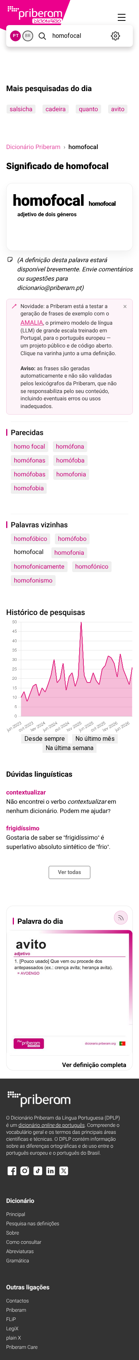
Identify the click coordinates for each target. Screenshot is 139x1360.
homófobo (72, 538)
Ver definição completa (94, 1065)
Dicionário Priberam (33, 147)
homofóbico (30, 538)
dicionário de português (52, 1125)
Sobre (12, 1233)
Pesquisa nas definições (32, 1224)
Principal (15, 1215)
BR (28, 35)
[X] (64, 1174)
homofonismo (33, 580)
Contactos (17, 1301)
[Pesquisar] (42, 35)
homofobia (29, 488)
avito (117, 109)
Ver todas (69, 872)
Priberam (16, 1310)
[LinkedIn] (50, 1174)
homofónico (91, 566)
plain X (13, 1338)
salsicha (21, 109)
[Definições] (115, 35)
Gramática (17, 1261)
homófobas (30, 474)
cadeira (56, 109)
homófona (70, 446)
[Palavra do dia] (121, 918)
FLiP (11, 1320)
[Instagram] (25, 1174)
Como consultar (23, 1242)
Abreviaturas (20, 1252)
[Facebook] (12, 1174)
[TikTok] (38, 1174)
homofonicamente (39, 566)
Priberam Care (21, 1347)
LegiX (12, 1329)
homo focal (29, 446)
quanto (88, 109)
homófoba (70, 460)
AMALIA (31, 322)
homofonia (71, 474)
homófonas (30, 460)
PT (16, 35)
